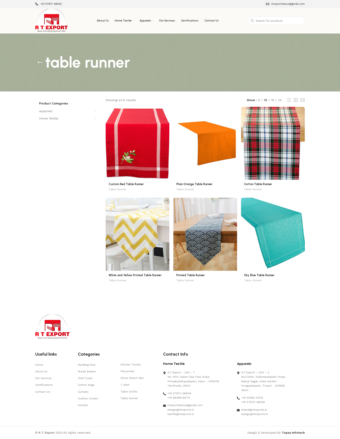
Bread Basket (87, 371)
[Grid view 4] (302, 100)
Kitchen (83, 405)
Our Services (43, 378)
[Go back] (40, 62)
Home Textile (48, 118)
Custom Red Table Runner (126, 184)
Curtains (83, 391)
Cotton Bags (86, 384)
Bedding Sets (87, 364)
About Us (41, 371)
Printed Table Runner (190, 275)
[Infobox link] (48, 4)
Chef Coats (85, 378)
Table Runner (117, 189)
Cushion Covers (88, 398)
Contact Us (42, 391)
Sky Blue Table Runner (259, 275)
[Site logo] (51, 20)
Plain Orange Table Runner (194, 184)
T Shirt (124, 384)
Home (39, 364)
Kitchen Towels (130, 364)
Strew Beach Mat (132, 377)
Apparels (46, 111)
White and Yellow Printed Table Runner (135, 275)
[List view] (289, 100)
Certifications (44, 384)
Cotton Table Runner (258, 184)
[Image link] (52, 326)
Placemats (127, 371)
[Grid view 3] (296, 100)
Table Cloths (128, 391)
